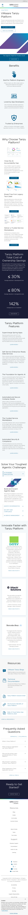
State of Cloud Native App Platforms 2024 (15, 713)
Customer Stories (14, 821)
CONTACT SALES (14, 794)
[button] (14, 741)
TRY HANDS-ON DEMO (8, 27)
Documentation (14, 846)
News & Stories (14, 829)
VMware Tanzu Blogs (16, 670)
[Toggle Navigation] (2, 5)
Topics (14, 832)
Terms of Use (14, 897)
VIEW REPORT (14, 313)
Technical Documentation (14, 680)
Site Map (14, 891)
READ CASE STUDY (13, 570)
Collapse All (23, 736)
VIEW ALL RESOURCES (7, 719)
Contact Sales (15, 871)
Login (24, 1)
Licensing (14, 852)
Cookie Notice (5, 910)
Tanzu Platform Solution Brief (16, 695)
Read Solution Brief (8, 30)
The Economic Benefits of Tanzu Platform (15, 704)
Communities (14, 818)
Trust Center (14, 835)
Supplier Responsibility (14, 894)
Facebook (15, 861)
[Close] (25, 899)
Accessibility (14, 884)
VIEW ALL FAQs (13, 775)
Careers (14, 815)
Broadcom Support (14, 843)
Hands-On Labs (14, 849)
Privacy (14, 888)
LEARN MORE (14, 59)
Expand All (13, 736)
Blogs (14, 812)
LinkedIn (15, 864)
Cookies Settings (14, 913)
